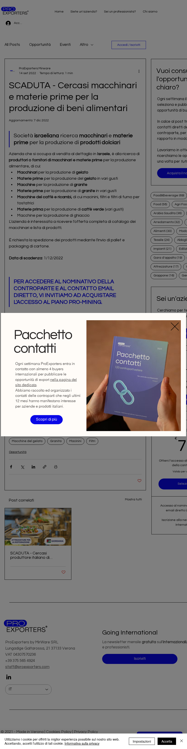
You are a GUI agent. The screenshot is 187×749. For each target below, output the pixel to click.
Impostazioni (142, 741)
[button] (175, 326)
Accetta (166, 741)
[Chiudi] (181, 741)
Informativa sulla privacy (82, 743)
